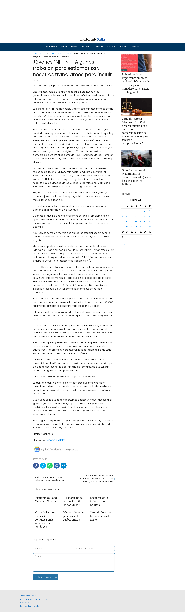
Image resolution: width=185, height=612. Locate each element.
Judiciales (98, 46)
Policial (122, 46)
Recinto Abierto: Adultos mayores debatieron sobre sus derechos (50, 478)
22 (145, 226)
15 (145, 221)
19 (131, 226)
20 (136, 226)
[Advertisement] (75, 17)
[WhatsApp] (50, 466)
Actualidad (51, 46)
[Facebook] (36, 466)
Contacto (24, 602)
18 (127, 226)
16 (149, 221)
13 (136, 221)
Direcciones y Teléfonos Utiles (33, 599)
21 (140, 226)
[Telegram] (64, 466)
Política (85, 46)
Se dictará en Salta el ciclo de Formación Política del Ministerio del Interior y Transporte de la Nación (96, 478)
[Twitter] (43, 466)
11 (126, 221)
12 (131, 221)
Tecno (74, 46)
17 (122, 226)
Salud (64, 46)
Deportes (134, 46)
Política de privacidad (30, 606)
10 (122, 221)
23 (150, 226)
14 (140, 221)
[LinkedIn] (57, 466)
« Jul (123, 244)
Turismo (111, 46)
